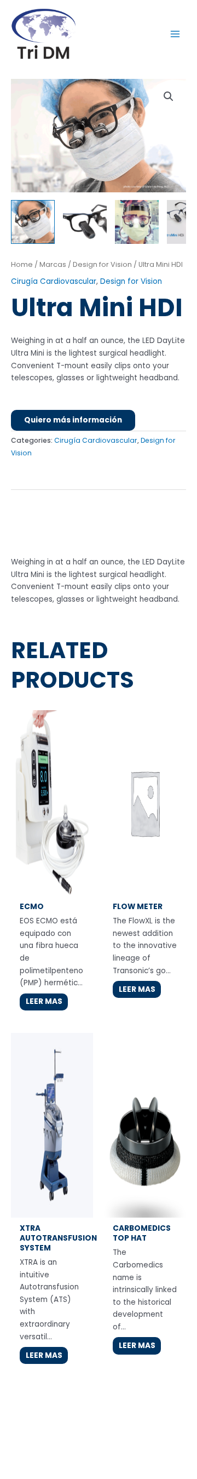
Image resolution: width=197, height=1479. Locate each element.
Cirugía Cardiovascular (53, 281)
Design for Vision (102, 264)
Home (22, 264)
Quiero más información (73, 420)
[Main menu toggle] (175, 33)
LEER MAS (44, 1001)
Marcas (52, 264)
